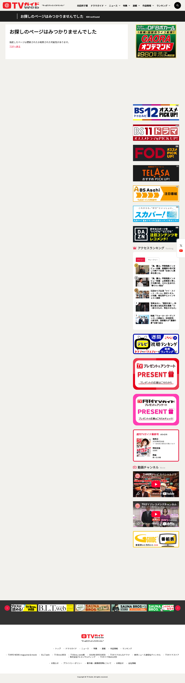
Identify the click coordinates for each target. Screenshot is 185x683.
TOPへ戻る (14, 46)
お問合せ (120, 663)
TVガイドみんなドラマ (120, 655)
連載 (135, 5)
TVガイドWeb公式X (108, 657)
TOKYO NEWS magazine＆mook (22, 655)
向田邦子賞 (82, 5)
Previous (7, 608)
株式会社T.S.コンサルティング (82, 657)
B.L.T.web (45, 655)
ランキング (162, 5)
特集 (125, 5)
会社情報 (132, 663)
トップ (58, 648)
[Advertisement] (156, 81)
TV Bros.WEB (60, 655)
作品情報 (146, 5)
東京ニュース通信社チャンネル (147, 655)
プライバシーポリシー (72, 663)
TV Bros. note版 (77, 655)
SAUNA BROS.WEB (97, 655)
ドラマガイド (97, 5)
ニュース (113, 5)
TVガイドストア (172, 655)
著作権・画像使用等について (99, 663)
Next (178, 608)
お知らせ (55, 663)
